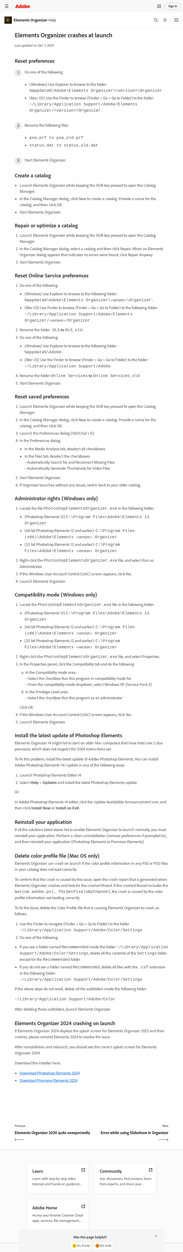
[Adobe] (22, 6)
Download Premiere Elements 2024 (48, 1080)
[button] (159, 6)
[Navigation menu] (6, 6)
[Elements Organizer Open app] (176, 20)
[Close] (156, 1235)
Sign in (172, 6)
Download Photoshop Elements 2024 (50, 1073)
